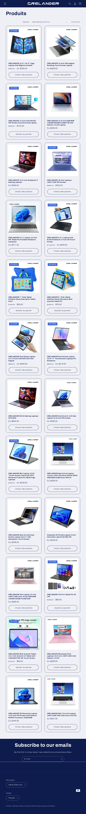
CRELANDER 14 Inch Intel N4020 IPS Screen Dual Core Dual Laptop (22, 122)
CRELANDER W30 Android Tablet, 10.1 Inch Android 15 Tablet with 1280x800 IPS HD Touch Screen (22, 656)
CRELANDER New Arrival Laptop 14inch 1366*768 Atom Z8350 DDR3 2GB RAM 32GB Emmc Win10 (62, 475)
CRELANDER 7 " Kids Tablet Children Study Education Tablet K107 (21, 299)
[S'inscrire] (61, 759)
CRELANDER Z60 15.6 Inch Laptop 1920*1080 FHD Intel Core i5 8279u (62, 714)
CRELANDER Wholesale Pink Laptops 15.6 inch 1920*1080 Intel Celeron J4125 (61, 656)
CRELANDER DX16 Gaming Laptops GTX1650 (23, 417)
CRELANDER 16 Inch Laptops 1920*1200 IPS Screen (59, 181)
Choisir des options (23, 75)
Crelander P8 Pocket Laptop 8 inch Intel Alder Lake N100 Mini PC (61, 536)
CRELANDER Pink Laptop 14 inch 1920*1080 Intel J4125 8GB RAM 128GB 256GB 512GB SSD (22, 597)
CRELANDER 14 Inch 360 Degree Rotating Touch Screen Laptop (60, 64)
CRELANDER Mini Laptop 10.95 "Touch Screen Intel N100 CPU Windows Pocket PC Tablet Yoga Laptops (21, 476)
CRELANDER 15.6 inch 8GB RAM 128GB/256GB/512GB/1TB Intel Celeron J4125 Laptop (60, 123)
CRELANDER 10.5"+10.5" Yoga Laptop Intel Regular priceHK (21, 64)
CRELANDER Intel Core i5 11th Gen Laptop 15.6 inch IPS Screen (61, 417)
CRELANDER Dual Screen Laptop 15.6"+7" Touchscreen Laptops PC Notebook (61, 359)
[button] (5, 3)
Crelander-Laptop (18, 806)
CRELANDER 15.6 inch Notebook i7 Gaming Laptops (23, 181)
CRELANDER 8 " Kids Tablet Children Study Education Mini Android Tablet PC (59, 299)
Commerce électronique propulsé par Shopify (39, 806)
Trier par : (26, 22)
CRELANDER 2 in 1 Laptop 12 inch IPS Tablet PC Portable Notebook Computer (22, 240)
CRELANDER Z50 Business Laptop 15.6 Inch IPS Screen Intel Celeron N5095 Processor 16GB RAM (22, 715)
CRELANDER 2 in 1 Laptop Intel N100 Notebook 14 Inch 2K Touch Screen (61, 240)
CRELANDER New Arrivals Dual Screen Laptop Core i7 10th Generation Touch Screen (21, 537)
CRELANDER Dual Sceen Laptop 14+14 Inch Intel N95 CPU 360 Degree (21, 359)
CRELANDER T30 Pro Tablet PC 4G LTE (61, 595)
